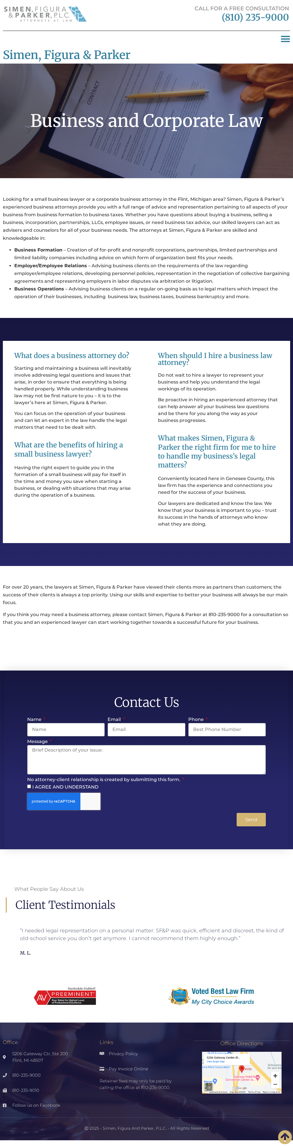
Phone (196, 719)
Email (115, 719)
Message (38, 741)
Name (35, 719)
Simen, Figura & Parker (66, 55)
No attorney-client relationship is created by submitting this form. (104, 779)
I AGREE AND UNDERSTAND (65, 787)
